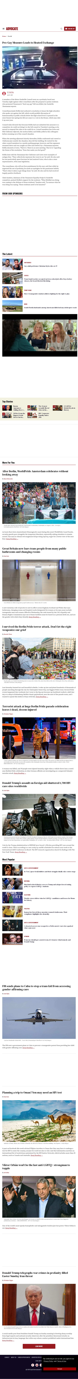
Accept (59, 1369)
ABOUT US (13, 1357)
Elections (27, 895)
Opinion (26, 936)
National (27, 881)
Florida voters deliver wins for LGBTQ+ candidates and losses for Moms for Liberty (49, 899)
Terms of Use (61, 1361)
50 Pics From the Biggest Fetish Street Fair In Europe (19, 416)
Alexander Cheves (8, 634)
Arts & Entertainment (31, 868)
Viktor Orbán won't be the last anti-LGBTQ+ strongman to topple (36, 1166)
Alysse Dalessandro (8, 479)
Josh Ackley (6, 1172)
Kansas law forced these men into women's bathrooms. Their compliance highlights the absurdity (45, 913)
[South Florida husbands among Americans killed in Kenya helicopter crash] (12, 306)
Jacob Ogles (6, 790)
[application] (39, 335)
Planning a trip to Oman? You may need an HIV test (32, 1092)
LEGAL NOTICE (39, 1361)
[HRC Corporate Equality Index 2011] (32, 415)
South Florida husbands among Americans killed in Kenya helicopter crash (50, 307)
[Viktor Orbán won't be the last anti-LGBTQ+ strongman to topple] (39, 1197)
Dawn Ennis (6, 556)
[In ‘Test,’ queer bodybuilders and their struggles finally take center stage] (12, 870)
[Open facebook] (32, 1365)
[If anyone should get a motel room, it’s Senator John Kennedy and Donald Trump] (12, 939)
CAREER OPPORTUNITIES (24, 1357)
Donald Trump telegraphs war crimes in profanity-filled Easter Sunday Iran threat (35, 1274)
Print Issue (27, 290)
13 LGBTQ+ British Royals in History (69, 408)
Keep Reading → (12, 539)
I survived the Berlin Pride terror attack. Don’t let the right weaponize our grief (36, 628)
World (10, 36)
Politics (27, 909)
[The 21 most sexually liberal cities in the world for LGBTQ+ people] (32, 408)
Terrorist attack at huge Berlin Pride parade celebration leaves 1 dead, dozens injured (35, 708)
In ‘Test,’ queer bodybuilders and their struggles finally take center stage (50, 871)
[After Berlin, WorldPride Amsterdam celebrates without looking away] (39, 503)
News (25, 304)
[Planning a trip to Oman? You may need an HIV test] (39, 1121)
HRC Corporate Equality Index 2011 (44, 415)
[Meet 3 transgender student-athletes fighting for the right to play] (12, 292)
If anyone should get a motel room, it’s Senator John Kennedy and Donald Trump (47, 941)
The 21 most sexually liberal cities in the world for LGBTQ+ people (44, 410)
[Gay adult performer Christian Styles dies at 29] (12, 264)
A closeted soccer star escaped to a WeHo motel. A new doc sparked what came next (48, 927)
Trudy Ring (11, 92)
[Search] (61, 29)
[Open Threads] (41, 1365)
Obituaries (27, 263)
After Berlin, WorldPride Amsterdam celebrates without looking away (35, 472)
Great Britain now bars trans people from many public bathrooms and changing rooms (34, 550)
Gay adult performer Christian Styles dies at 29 (40, 266)
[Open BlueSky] (36, 1365)
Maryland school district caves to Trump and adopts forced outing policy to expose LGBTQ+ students (47, 885)
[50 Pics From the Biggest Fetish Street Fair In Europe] (7, 415)
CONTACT (7, 1357)
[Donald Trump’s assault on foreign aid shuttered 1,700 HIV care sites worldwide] (39, 815)
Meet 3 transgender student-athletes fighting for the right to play (47, 294)
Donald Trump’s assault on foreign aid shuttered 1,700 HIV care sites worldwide (36, 784)
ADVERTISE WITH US (37, 1357)
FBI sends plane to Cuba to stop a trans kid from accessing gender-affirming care (36, 987)
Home (4, 36)
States (26, 275)
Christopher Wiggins (8, 714)
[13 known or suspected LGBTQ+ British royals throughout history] (57, 408)
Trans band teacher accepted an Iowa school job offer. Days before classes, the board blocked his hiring (48, 280)
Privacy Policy (48, 1361)
